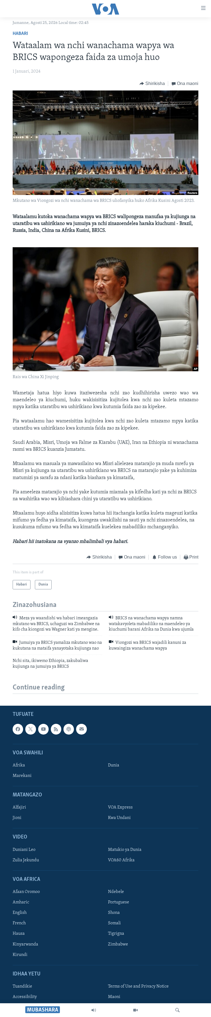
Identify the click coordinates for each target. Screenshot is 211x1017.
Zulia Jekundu (26, 860)
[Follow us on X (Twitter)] (30, 729)
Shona (114, 913)
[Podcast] (68, 729)
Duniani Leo (24, 850)
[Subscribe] (81, 729)
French (19, 923)
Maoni (114, 997)
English (20, 913)
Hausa (19, 933)
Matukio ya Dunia (124, 850)
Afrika (19, 765)
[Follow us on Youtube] (43, 729)
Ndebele (116, 892)
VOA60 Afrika (121, 860)
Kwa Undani (119, 818)
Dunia (113, 765)
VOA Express (120, 807)
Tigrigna (116, 933)
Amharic (21, 902)
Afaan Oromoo (26, 892)
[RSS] (56, 729)
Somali (114, 923)
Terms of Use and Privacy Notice (138, 986)
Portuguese (118, 902)
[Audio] (93, 1010)
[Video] (135, 1010)
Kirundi (20, 954)
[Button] (152, 83)
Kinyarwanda (25, 944)
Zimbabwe (118, 944)
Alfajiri (19, 807)
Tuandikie (22, 986)
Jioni (17, 818)
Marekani (22, 776)
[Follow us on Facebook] (18, 729)
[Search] (177, 1010)
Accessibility (25, 997)
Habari (20, 33)
